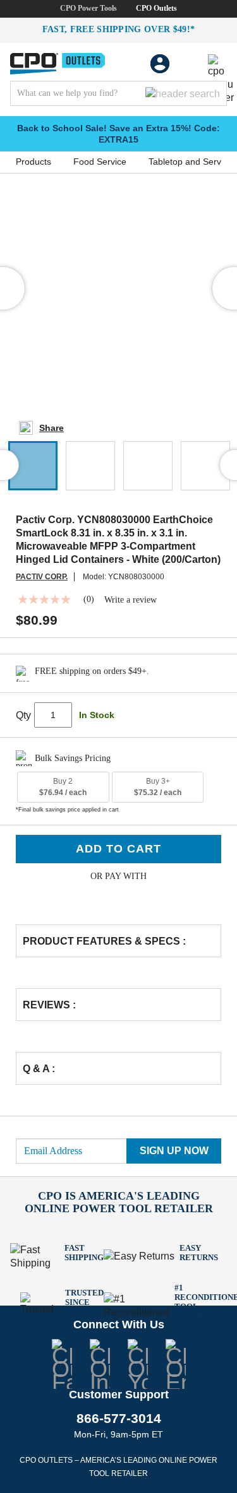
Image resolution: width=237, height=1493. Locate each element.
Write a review (130, 600)
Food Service (99, 161)
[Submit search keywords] (182, 93)
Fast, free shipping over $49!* (118, 29)
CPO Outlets (156, 8)
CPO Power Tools (88, 8)
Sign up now (174, 1150)
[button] (33, 465)
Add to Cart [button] (118, 848)
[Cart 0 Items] (188, 63)
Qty (23, 715)
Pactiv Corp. (42, 576)
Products (33, 161)
